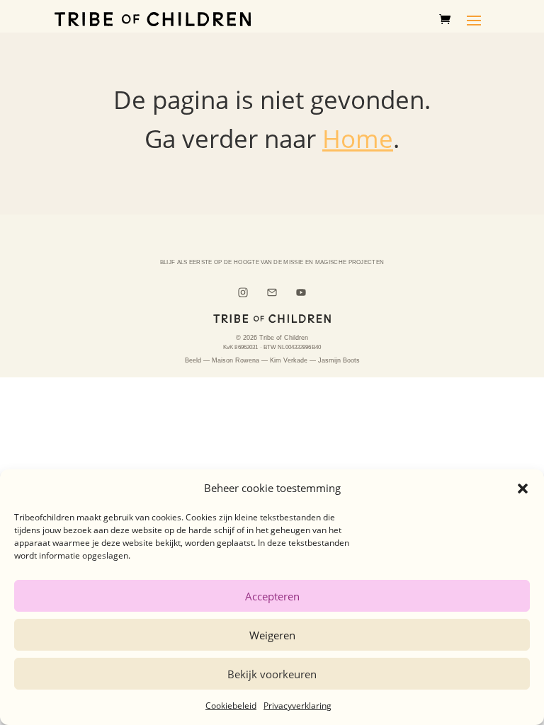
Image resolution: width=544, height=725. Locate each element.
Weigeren (272, 635)
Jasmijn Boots (339, 360)
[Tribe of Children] (272, 319)
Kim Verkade (288, 360)
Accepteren (272, 596)
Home (357, 138)
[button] (523, 488)
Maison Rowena (235, 360)
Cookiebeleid (230, 706)
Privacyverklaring (298, 706)
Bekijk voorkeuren (272, 674)
